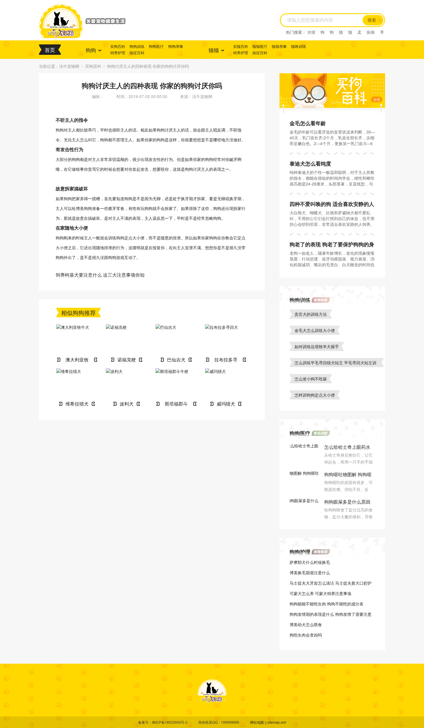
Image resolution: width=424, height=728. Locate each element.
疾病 (371, 32)
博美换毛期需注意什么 (310, 572)
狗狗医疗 (156, 46)
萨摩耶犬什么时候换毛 (310, 562)
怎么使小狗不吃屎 (310, 379)
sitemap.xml (276, 722)
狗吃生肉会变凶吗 (306, 635)
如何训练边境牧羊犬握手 (316, 346)
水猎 (311, 32)
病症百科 (137, 52)
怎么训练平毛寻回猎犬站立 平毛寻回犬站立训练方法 (335, 363)
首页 (50, 49)
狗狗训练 (137, 46)
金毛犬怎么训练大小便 (314, 330)
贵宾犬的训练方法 (310, 314)
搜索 (371, 20)
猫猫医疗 (259, 46)
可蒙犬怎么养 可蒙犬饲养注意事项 (320, 593)
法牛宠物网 (69, 66)
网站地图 (257, 722)
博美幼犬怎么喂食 (306, 624)
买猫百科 (240, 46)
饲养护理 (117, 52)
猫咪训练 (298, 46)
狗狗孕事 (175, 46)
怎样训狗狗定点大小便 (314, 395)
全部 (376, 99)
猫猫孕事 (279, 46)
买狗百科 (117, 46)
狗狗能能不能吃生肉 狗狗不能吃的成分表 (326, 604)
